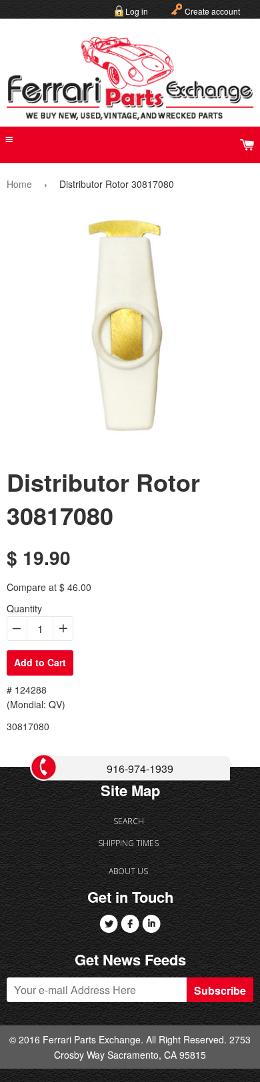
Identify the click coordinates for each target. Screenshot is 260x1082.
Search (128, 821)
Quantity (24, 608)
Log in (136, 11)
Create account (212, 11)
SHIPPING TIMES (128, 843)
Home (19, 184)
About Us (128, 871)
